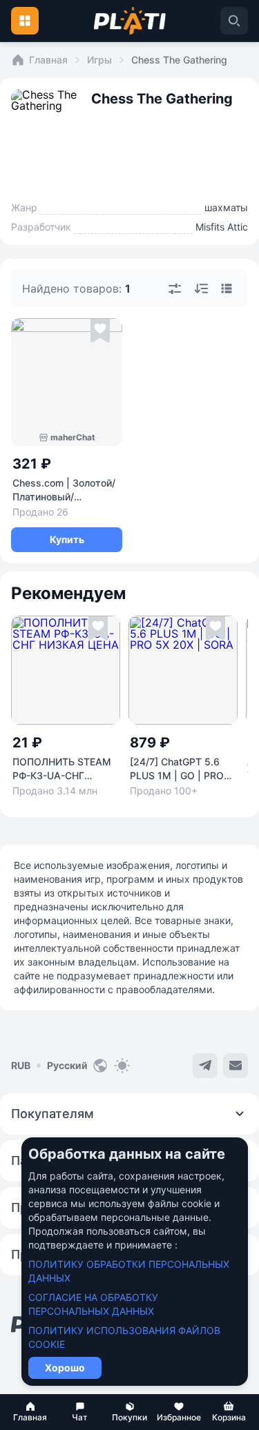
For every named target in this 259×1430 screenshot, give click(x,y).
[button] (30, 1412)
